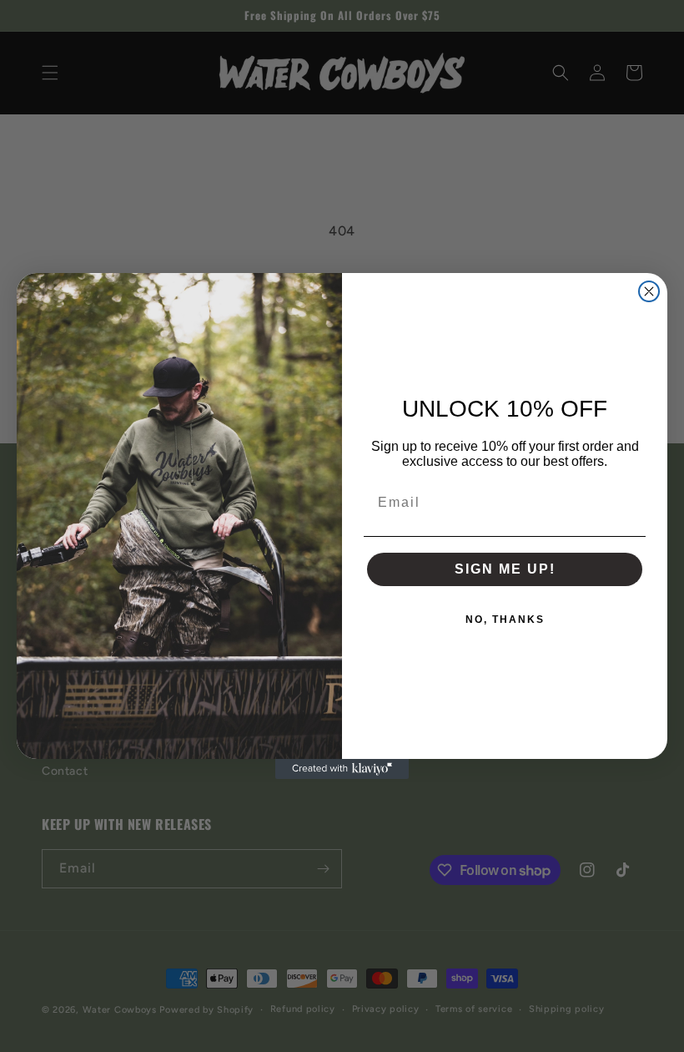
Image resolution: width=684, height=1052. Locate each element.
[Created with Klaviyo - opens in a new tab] (342, 769)
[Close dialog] (649, 291)
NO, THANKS (505, 619)
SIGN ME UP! (505, 569)
